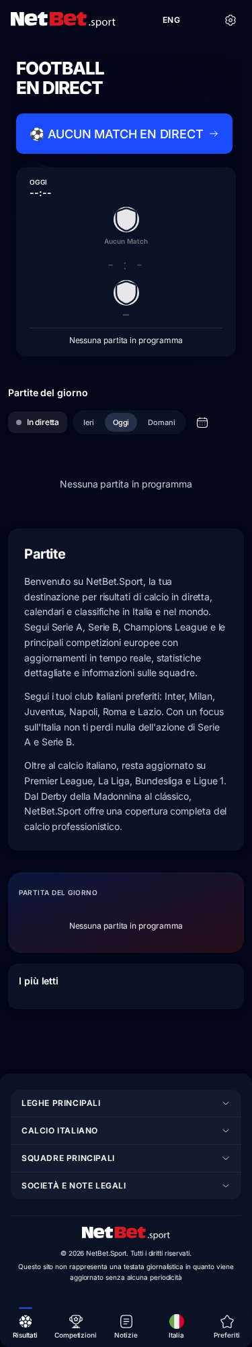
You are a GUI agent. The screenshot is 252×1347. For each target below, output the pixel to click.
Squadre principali (68, 1158)
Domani (161, 422)
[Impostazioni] (230, 20)
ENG (171, 20)
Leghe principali (61, 1103)
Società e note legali (74, 1185)
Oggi (121, 422)
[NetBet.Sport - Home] (125, 1233)
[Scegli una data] (202, 422)
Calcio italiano (60, 1130)
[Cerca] (201, 20)
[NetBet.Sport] (63, 20)
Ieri (88, 422)
